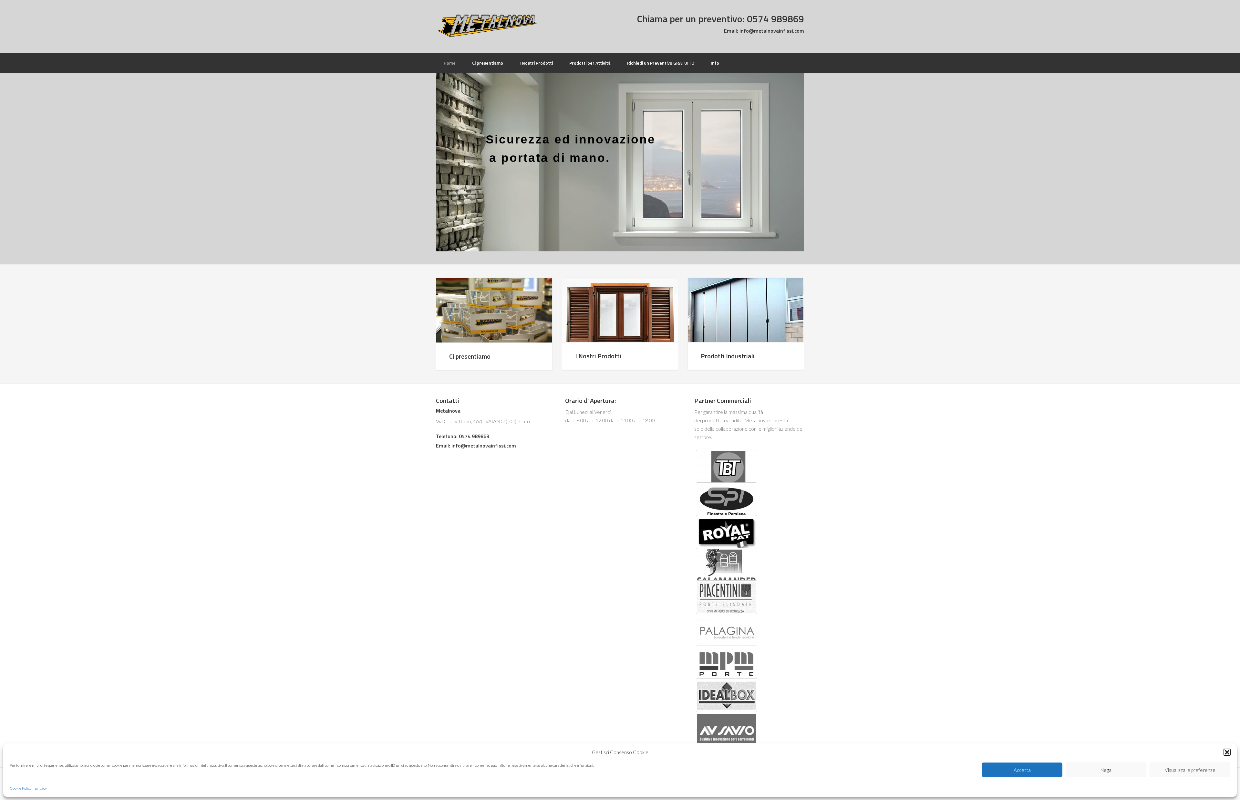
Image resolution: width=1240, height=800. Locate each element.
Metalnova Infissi (487, 26)
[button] (1227, 752)
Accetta (1022, 770)
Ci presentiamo (470, 356)
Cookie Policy (21, 788)
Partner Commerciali (722, 400)
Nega (1105, 770)
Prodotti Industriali (728, 356)
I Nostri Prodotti (598, 356)
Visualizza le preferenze (1190, 770)
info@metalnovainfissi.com (771, 31)
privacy (41, 788)
